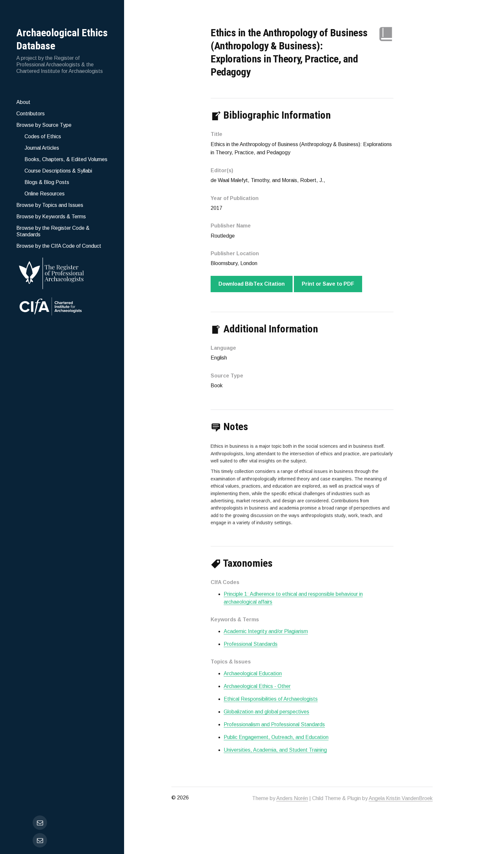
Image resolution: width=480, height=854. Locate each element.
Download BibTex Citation (251, 284)
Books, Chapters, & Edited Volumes (65, 159)
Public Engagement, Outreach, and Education (276, 737)
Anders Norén (292, 798)
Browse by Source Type (44, 125)
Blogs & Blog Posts (46, 182)
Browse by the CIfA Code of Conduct (58, 246)
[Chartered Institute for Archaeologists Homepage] (62, 307)
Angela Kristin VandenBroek (401, 798)
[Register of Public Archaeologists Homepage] (62, 272)
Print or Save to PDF (328, 284)
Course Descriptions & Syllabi (58, 171)
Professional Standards (251, 644)
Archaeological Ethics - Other (257, 686)
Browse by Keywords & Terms (51, 216)
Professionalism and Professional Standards (274, 724)
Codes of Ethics (42, 136)
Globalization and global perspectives (266, 711)
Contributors (30, 113)
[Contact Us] (40, 840)
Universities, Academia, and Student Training (275, 750)
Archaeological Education (253, 673)
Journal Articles (41, 148)
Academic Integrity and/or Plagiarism (266, 631)
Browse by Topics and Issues (49, 205)
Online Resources (44, 193)
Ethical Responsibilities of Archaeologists (271, 699)
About (23, 102)
